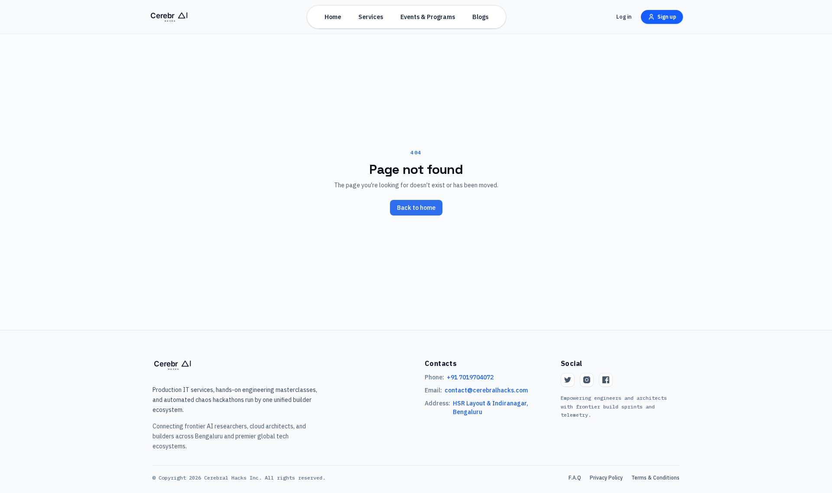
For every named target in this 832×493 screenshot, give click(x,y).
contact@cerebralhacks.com (486, 390)
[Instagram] (587, 380)
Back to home (416, 208)
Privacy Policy (606, 477)
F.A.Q (575, 477)
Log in (623, 16)
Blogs (480, 17)
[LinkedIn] (606, 380)
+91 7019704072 (470, 377)
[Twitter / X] (568, 380)
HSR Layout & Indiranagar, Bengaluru (490, 407)
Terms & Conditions (655, 477)
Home (333, 17)
